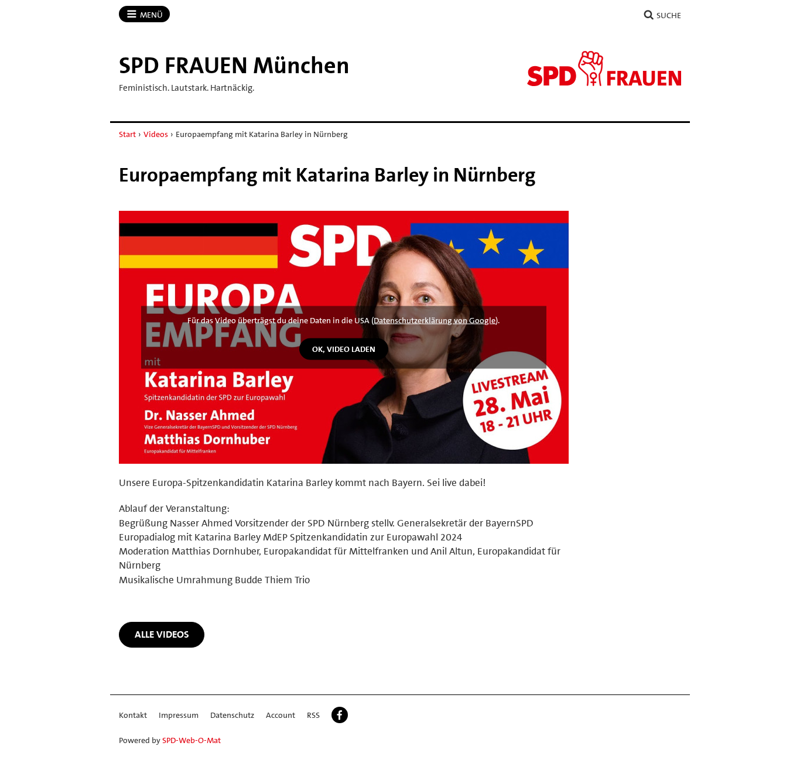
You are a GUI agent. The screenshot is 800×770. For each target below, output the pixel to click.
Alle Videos (162, 634)
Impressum (179, 715)
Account (280, 715)
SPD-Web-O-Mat (191, 740)
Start (127, 134)
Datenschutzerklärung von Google (434, 320)
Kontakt (133, 715)
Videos (155, 134)
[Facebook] (339, 715)
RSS (313, 715)
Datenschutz (232, 715)
